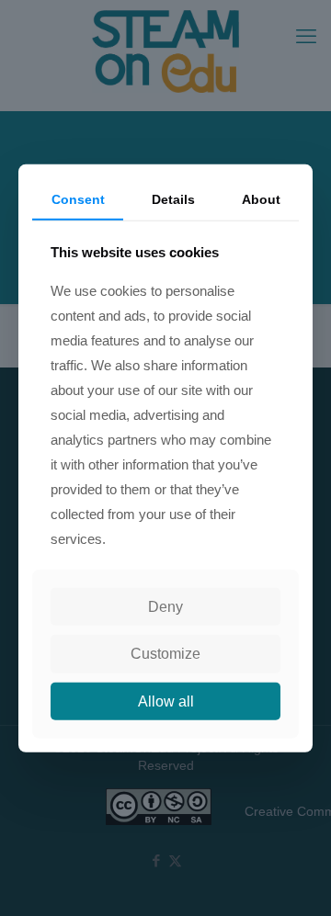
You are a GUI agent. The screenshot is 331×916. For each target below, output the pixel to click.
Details (173, 198)
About (261, 198)
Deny (165, 607)
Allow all (166, 700)
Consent (78, 198)
